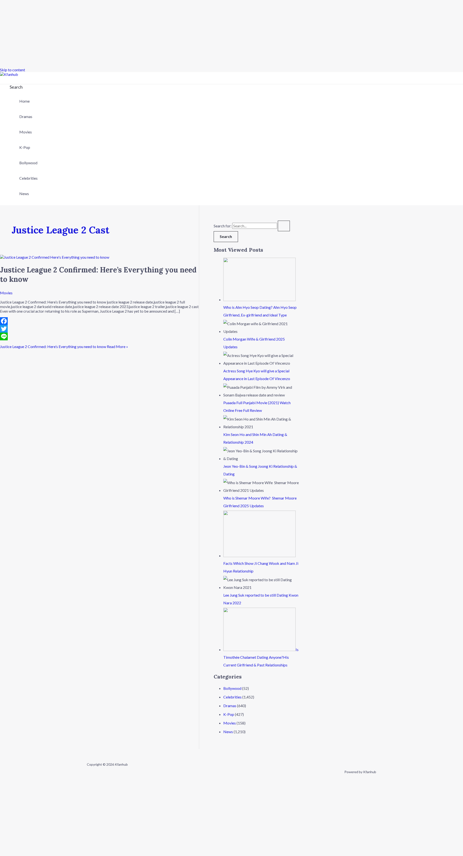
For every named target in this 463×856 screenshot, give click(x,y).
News (24, 193)
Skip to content (12, 69)
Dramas (25, 116)
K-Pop (24, 147)
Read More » (64, 346)
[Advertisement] (144, 33)
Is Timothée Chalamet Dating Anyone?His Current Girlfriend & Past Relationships (261, 657)
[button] (16, 87)
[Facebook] (99, 321)
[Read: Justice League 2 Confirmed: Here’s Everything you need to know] (54, 257)
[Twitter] (99, 329)
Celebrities (28, 178)
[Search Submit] (284, 226)
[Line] (99, 336)
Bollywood (28, 162)
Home (24, 101)
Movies (25, 132)
